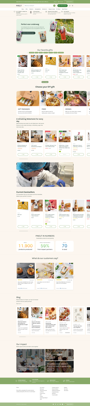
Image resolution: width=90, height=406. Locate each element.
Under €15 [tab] (55, 52)
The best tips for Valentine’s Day (63, 325)
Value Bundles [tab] (31, 52)
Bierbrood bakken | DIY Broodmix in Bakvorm (36, 71)
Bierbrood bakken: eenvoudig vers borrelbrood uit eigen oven (23, 324)
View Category (45, 82)
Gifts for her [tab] (50, 52)
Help (56, 1)
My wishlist (66, 390)
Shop (23, 9)
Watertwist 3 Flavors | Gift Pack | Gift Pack (77, 146)
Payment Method (55, 389)
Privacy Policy (42, 393)
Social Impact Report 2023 (44, 398)
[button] (72, 5)
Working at (42, 389)
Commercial (44, 9)
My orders (66, 389)
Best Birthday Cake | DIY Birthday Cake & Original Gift (77, 71)
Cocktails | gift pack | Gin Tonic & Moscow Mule (50, 146)
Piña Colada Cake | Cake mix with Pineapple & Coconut (63, 71)
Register (65, 387)
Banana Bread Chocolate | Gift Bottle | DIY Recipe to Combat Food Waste (78, 216)
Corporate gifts (55, 394)
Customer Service (55, 387)
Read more (18, 303)
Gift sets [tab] (36, 52)
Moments (31, 9)
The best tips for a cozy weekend (77, 326)
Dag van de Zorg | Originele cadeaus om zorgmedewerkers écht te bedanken (36, 324)
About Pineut (64, 9)
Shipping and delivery (56, 390)
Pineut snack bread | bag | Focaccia (35, 215)
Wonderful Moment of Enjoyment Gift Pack (22, 146)
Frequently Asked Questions (55, 392)
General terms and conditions (43, 391)
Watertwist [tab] (40, 52)
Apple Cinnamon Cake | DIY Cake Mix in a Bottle (64, 215)
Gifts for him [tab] (46, 52)
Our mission (42, 387)
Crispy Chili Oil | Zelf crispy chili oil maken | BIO (21, 71)
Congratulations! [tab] (60, 52)
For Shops (58, 9)
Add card (47, 70)
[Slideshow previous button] (17, 275)
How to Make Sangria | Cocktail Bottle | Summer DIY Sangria (49, 216)
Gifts (26, 9)
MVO (41, 394)
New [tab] (27, 52)
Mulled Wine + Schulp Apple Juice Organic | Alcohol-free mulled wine (64, 146)
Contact (41, 396)
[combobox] (40, 5)
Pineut (20, 404)
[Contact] (69, 5)
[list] (45, 103)
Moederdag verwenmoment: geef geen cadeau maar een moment (51, 325)
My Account (61, 1)
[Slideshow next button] (73, 275)
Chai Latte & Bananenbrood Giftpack (36, 146)
